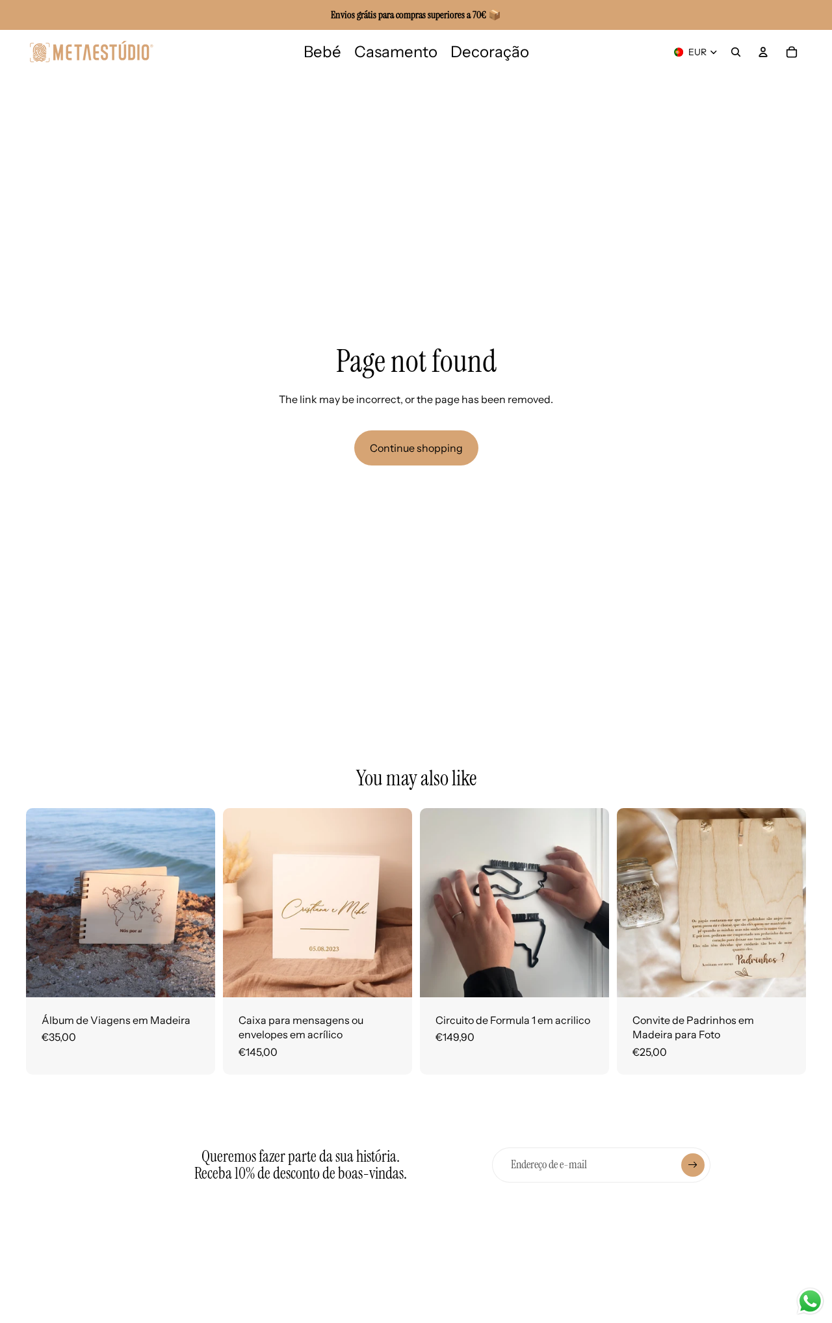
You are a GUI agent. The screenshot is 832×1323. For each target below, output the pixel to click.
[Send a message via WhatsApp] (810, 1301)
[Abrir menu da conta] (763, 52)
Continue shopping (416, 447)
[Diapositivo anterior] (45, 903)
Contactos (500, 1266)
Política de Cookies (416, 1302)
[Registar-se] (693, 1165)
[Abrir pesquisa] (736, 52)
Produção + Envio (306, 1308)
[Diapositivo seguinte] (195, 903)
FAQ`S (280, 1287)
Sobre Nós (289, 1265)
